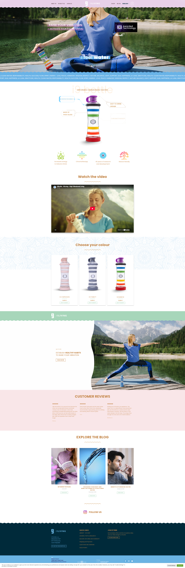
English (125, 3)
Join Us (69, 3)
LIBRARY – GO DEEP (84, 530)
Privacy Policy (59, 561)
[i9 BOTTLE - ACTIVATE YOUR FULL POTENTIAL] (92, 3)
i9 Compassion (65, 297)
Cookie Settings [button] (171, 565)
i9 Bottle (61, 3)
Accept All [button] (180, 565)
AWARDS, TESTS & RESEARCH (87, 532)
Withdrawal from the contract (58, 558)
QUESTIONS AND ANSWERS (86, 541)
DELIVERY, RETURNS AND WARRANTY (89, 535)
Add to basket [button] (64, 302)
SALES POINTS (83, 544)
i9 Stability (92, 297)
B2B (52, 554)
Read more (92, 492)
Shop (113, 3)
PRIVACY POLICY (55, 555)
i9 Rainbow (120, 297)
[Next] (135, 276)
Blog (119, 3)
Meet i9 (53, 3)
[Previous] (49, 276)
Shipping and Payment (85, 538)
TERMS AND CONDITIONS (57, 557)
